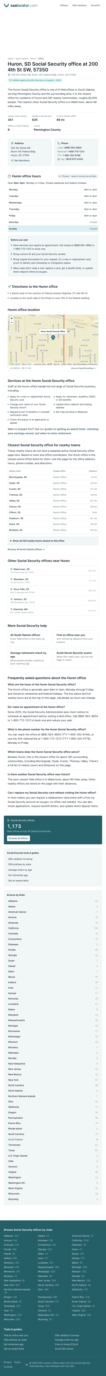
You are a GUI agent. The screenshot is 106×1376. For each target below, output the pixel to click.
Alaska (43, 1235)
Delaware (79, 1244)
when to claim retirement (55, 433)
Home (10, 58)
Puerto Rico (81, 1297)
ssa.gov (42, 271)
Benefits (95, 5)
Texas (44, 1306)
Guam (77, 1249)
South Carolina (48, 1301)
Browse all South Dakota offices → (26, 549)
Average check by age (20, 869)
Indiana (10, 1258)
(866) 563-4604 (73, 147)
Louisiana (45, 1262)
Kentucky (11, 1262)
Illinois (78, 1253)
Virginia (79, 1310)
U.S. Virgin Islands (83, 1306)
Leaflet (16, 364)
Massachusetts (48, 1267)
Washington (13, 1315)
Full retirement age (18, 875)
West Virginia (81, 1315)
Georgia (45, 1249)
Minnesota (12, 1271)
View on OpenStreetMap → (83, 368)
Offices (64, 5)
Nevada (78, 1276)
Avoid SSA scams (64, 1348)
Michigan (79, 1267)
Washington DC (48, 1315)
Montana (10, 1276)
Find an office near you (16, 1335)
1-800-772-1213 (75, 151)
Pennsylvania (47, 1297)
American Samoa (83, 1235)
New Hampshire (14, 1280)
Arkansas (45, 1240)
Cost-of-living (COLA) (66, 1344)
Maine (77, 1262)
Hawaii (9, 1253)
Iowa (43, 1258)
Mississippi (46, 1271)
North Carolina (48, 1285)
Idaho (43, 1253)
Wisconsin (12, 1319)
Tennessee (12, 1306)
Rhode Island (13, 1301)
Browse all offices (18, 838)
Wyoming (45, 1319)
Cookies (8, 1366)
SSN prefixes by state (19, 864)
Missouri (79, 1271)
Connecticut (47, 1244)
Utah (8, 1310)
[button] (53, 337)
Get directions (22, 160)
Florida (10, 1249)
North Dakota (81, 1285)
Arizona (10, 1240)
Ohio (43, 1289)
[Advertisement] (53, 31)
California (80, 1240)
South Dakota (21, 58)
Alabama (11, 1235)
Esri (29, 364)
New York (12, 1285)
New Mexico (81, 1280)
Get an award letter (18, 880)
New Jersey (47, 1280)
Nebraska (45, 1276)
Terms (17, 1362)
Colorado (11, 1244)
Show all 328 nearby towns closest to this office (38, 540)
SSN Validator (79, 5)
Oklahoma (80, 1289)
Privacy (8, 1362)
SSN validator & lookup (20, 859)
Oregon (10, 1297)
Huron (33, 58)
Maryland (11, 1267)
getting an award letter (71, 428)
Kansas (78, 1258)
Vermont (44, 1310)
